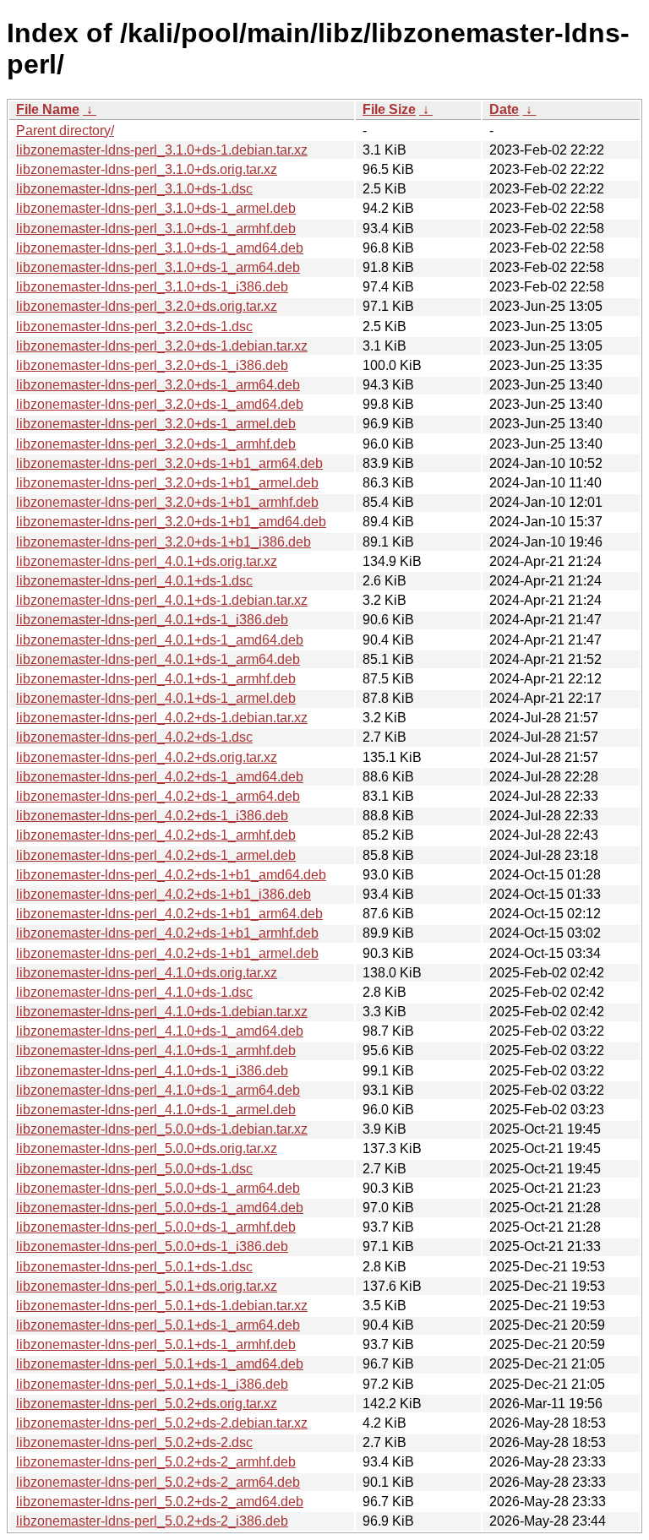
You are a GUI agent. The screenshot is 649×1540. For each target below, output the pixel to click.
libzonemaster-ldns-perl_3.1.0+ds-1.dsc (134, 189)
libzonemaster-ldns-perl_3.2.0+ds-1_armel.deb (156, 423)
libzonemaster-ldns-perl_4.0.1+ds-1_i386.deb (152, 619)
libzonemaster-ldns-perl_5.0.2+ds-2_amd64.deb (159, 1501)
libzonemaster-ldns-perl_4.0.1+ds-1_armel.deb (156, 698)
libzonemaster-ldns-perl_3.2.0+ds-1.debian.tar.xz (162, 346)
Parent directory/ (65, 130)
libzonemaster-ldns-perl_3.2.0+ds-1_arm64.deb (158, 385)
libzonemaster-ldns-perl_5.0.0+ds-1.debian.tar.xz (162, 1129)
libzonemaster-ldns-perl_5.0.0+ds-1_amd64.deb (159, 1207)
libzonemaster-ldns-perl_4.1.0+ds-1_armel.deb (156, 1109)
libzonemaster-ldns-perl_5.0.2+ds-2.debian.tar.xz (162, 1423)
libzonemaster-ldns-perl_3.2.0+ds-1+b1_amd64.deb (171, 521)
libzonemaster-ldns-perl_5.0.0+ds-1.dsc (134, 1169)
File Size (389, 109)
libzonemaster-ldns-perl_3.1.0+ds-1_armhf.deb (156, 228)
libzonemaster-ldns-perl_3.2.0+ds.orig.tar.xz (146, 306)
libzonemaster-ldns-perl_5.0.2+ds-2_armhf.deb (156, 1462)
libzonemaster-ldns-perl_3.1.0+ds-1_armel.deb (156, 208)
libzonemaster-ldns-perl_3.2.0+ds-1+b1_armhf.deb (167, 502)
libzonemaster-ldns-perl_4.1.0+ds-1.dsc (134, 992)
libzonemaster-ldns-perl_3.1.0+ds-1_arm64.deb (158, 267)
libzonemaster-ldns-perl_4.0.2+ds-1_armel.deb (156, 855)
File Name (47, 109)
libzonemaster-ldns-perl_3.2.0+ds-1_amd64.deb (159, 404)
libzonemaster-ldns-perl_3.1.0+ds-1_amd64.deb (159, 248)
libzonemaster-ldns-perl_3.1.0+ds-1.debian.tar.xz (162, 150)
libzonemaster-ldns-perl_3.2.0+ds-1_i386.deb (152, 365)
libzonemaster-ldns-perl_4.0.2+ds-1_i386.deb (152, 815)
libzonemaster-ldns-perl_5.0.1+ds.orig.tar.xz (146, 1286)
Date (504, 109)
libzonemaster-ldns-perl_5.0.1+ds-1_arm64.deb (158, 1325)
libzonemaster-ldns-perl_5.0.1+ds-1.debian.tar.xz (162, 1305)
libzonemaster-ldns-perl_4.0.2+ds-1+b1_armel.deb (167, 953)
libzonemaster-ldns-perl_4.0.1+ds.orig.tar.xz (146, 561)
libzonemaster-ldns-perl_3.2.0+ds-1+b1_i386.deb (163, 542)
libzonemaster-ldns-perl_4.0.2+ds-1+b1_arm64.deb (169, 913)
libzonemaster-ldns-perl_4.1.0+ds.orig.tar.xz (146, 973)
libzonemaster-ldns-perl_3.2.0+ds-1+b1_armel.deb (167, 483)
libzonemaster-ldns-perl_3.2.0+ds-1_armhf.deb (156, 444)
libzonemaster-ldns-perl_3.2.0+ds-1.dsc (134, 326)
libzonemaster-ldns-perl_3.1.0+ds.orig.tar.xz (146, 169)
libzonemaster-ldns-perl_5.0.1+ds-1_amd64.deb (159, 1364)
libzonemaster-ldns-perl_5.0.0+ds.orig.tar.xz (146, 1148)
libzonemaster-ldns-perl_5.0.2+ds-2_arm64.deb (158, 1482)
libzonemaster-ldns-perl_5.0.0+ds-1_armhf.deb (156, 1227)
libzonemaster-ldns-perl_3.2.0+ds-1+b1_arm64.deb (169, 463)
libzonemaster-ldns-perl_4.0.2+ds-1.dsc (134, 737)
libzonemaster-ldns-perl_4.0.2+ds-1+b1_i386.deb (163, 894)
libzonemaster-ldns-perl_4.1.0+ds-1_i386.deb (152, 1071)
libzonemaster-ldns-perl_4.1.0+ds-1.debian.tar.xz (162, 1011)
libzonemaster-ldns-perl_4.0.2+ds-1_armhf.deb (156, 835)
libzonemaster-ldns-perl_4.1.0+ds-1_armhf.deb (156, 1050)
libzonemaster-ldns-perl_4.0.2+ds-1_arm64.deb (158, 796)
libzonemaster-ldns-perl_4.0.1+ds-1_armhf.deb (156, 679)
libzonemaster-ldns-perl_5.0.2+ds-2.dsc (134, 1442)
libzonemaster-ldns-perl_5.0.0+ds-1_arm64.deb (158, 1188)
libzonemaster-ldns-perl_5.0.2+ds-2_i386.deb (152, 1521)
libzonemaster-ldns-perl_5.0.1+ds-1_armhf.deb (156, 1344)
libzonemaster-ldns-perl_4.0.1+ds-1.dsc (134, 581)
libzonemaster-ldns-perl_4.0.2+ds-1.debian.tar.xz (162, 717)
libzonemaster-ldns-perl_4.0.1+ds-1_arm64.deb (158, 659)
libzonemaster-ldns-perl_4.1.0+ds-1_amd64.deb (159, 1031)
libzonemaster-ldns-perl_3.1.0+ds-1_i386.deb (152, 287)
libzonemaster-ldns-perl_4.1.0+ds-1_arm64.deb (158, 1090)
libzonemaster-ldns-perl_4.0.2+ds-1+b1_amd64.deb (171, 875)
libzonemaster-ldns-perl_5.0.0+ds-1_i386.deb (152, 1246)
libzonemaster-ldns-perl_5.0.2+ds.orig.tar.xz (146, 1403)
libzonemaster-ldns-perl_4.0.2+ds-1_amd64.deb (159, 777)
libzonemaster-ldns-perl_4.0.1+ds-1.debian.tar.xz (162, 600)
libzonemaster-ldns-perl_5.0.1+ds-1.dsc (134, 1267)
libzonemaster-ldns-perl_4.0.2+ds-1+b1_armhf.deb (167, 933)
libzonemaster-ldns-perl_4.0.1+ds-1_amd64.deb (159, 640)
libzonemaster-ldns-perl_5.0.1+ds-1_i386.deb (152, 1384)
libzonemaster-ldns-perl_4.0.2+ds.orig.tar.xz (146, 757)
